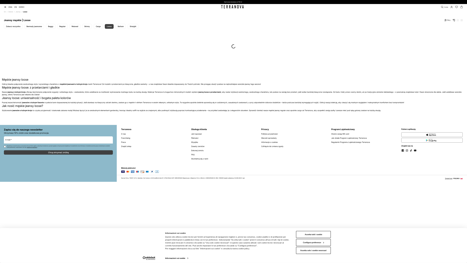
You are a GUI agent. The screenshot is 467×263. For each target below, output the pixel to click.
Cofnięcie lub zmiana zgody (272, 146)
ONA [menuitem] (10, 7)
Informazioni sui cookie (175, 258)
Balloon (121, 26)
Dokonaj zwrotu (197, 150)
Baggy (50, 26)
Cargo (98, 26)
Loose (109, 26)
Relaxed (75, 26)
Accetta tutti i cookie (313, 234)
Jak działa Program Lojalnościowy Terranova (349, 138)
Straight (133, 26)
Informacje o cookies (269, 142)
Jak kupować (196, 134)
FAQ (193, 155)
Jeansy (18, 12)
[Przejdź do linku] (432, 134)
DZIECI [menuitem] (21, 7)
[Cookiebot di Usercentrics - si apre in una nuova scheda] (149, 258)
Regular (62, 26)
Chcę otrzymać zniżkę (58, 152)
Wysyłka (194, 142)
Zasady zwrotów (197, 146)
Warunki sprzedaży (269, 138)
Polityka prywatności (269, 134)
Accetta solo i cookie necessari (313, 250)
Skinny (87, 26)
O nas (123, 134)
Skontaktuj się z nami (199, 159)
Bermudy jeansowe (34, 26)
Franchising (125, 138)
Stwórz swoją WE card (340, 134)
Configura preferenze (312, 242)
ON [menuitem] (15, 7)
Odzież (10, 12)
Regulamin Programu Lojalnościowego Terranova (350, 142)
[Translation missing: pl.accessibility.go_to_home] (232, 7)
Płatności (194, 138)
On (5, 12)
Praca (123, 142)
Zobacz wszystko (13, 26)
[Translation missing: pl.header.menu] (5, 7)
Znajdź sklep (126, 146)
